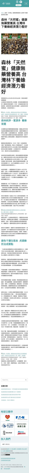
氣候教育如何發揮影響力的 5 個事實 (11, 392)
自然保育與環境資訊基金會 (8, 458)
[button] (26, 379)
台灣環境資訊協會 (5, 460)
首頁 (2, 13)
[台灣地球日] (6, 3)
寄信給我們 (7, 469)
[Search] (26, 380)
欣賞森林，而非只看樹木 (8, 400)
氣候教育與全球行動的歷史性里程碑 (11, 397)
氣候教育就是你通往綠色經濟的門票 (11, 394)
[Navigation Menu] (26, 3)
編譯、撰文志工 (6, 444)
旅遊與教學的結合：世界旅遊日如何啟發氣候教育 (14, 389)
